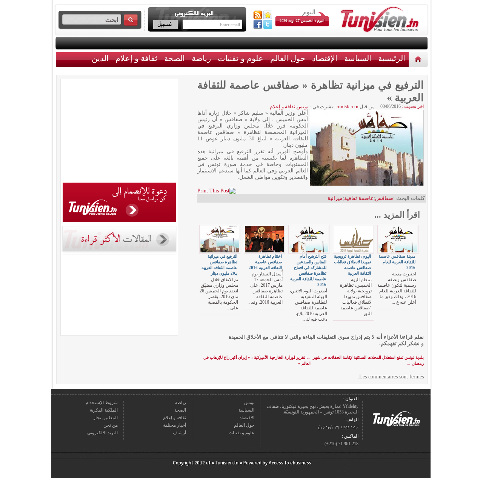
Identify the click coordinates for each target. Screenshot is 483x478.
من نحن (110, 425)
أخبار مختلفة (174, 425)
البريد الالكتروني (102, 432)
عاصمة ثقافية (359, 198)
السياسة (357, 58)
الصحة (174, 58)
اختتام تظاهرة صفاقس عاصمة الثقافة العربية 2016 (265, 262)
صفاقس (384, 198)
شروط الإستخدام (102, 402)
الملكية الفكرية (104, 410)
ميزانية (335, 198)
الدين (100, 58)
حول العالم (287, 58)
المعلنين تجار (105, 417)
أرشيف (179, 432)
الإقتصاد (324, 58)
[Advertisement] (119, 132)
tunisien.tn (347, 106)
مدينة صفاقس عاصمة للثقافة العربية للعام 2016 (396, 262)
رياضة (201, 58)
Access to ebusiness (290, 463)
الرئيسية (419, 59)
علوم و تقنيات (240, 58)
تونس (303, 106)
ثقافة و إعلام (136, 58)
